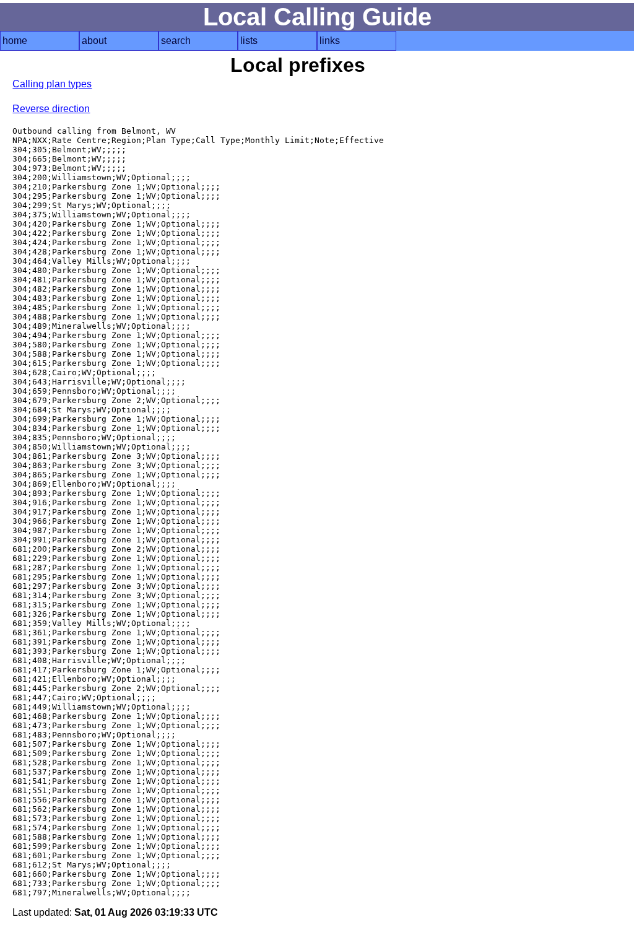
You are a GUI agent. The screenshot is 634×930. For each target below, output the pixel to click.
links (329, 40)
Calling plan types (52, 84)
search (176, 40)
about (94, 40)
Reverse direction (51, 108)
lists (249, 40)
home (14, 40)
